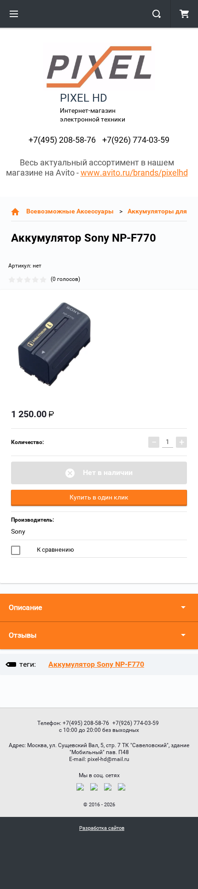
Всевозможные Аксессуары (70, 211)
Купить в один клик (99, 497)
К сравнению (54, 549)
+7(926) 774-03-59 (135, 140)
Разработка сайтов (101, 828)
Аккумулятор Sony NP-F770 (96, 664)
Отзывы (22, 635)
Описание (25, 607)
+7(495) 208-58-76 (62, 140)
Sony (18, 531)
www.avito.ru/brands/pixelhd (134, 172)
